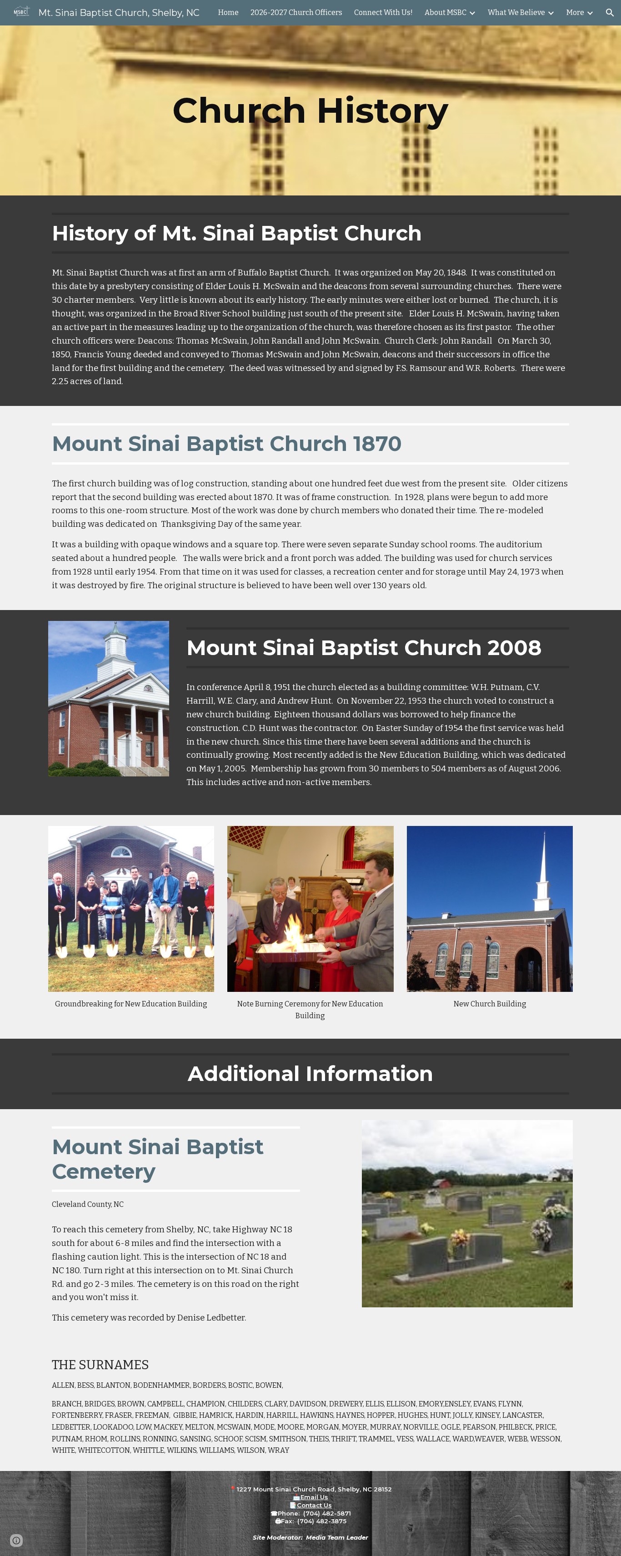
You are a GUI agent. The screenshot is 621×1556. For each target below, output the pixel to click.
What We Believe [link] (516, 12)
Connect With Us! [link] (383, 12)
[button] (610, 13)
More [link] (575, 12)
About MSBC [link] (445, 12)
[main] (310, 110)
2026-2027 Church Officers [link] (296, 12)
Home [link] (228, 12)
